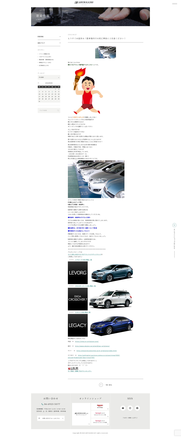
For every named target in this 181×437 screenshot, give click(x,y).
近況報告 (41, 65)
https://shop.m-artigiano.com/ (87, 341)
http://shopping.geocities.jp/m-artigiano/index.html (97, 351)
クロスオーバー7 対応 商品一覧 (85, 286)
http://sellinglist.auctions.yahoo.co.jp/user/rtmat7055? (99, 355)
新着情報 (41, 36)
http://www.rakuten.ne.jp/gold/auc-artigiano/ (92, 346)
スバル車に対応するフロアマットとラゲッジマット (84, 254)
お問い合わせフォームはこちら (51, 418)
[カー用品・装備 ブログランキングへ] (73, 368)
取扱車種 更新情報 (44, 59)
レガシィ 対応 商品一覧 (82, 312)
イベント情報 (43, 54)
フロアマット (43, 56)
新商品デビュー (43, 62)
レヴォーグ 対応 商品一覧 (83, 260)
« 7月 (38, 82)
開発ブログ (41, 43)
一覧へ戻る (108, 385)
